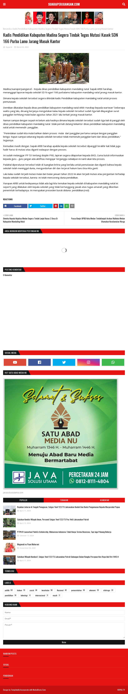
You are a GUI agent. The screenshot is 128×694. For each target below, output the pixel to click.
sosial (33, 590)
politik (9, 590)
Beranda (7, 29)
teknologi (25, 595)
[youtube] (15, 362)
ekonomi (94, 590)
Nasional (61, 590)
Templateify (15, 689)
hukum (21, 590)
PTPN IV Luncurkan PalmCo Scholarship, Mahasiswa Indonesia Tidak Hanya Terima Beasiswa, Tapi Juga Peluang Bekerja (64, 531)
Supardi (9, 47)
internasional (41, 595)
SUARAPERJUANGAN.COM (64, 4)
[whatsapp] (113, 362)
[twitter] (64, 362)
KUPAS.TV (121, 689)
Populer (23, 500)
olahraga (108, 590)
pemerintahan (78, 590)
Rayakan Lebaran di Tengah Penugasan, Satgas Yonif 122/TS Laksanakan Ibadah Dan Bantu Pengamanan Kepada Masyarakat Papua (68, 507)
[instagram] (88, 362)
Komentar (104, 500)
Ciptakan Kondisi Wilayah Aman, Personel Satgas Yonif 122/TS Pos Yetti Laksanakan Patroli (53, 519)
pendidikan (10, 595)
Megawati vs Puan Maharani (28, 544)
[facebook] (39, 362)
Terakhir (64, 500)
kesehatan (47, 590)
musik (56, 595)
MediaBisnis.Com (39, 689)
